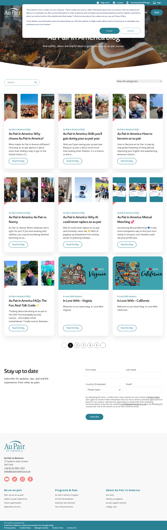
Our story (110, 495)
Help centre (105, 2)
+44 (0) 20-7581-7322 (14, 468)
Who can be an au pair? (14, 495)
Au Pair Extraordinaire (64, 499)
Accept (110, 31)
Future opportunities (12, 503)
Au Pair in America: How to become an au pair (134, 136)
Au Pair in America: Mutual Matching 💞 (134, 219)
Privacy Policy (154, 397)
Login (159, 2)
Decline (131, 31)
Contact (120, 2)
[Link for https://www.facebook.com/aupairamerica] (30, 479)
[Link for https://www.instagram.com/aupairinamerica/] (22, 479)
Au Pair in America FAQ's (20, 130)
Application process (12, 506)
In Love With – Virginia (77, 301)
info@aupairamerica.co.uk (134, 404)
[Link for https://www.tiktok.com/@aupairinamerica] (14, 479)
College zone (111, 506)
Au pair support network (116, 503)
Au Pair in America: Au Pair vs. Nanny (28, 219)
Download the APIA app (140, 2)
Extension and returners (65, 503)
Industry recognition (114, 499)
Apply (156, 12)
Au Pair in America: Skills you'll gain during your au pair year (82, 136)
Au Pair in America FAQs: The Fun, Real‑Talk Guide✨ (28, 303)
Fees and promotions (64, 506)
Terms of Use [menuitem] (57, 528)
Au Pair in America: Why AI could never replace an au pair (82, 219)
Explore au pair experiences (15, 499)
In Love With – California (133, 301)
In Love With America (72, 296)
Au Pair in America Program (66, 495)
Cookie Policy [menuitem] (25, 528)
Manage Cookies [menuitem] (41, 528)
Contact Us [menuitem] (71, 528)
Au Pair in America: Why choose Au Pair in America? (26, 136)
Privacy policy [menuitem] (10, 528)
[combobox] (21, 82)
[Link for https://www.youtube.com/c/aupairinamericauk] (6, 479)
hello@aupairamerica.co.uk (17, 471)
